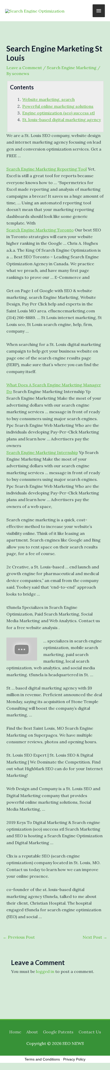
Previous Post (19, 937)
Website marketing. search (48, 99)
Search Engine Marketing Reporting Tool (46, 169)
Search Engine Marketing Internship (42, 452)
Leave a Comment (24, 67)
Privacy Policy (74, 1059)
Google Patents (58, 1031)
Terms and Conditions (42, 1059)
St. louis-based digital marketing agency (61, 119)
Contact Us (90, 1031)
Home (15, 1031)
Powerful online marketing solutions (57, 106)
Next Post (95, 937)
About (32, 1031)
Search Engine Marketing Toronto (40, 229)
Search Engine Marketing (71, 67)
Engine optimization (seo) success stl (58, 112)
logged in (45, 971)
